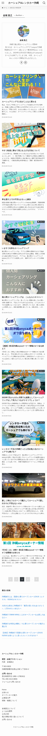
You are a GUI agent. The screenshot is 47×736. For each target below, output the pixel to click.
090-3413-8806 (11, 679)
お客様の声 (6, 698)
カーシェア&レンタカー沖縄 (23, 3)
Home (4, 690)
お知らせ (5, 692)
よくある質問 (7, 711)
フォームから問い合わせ (11, 682)
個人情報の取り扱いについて (13, 717)
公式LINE (5, 714)
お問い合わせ (7, 719)
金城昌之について (8, 708)
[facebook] (21, 62)
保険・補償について (9, 701)
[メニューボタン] (3, 3)
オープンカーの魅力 (9, 695)
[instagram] (25, 62)
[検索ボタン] (44, 3)
